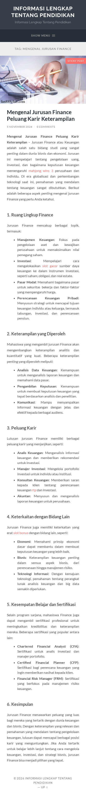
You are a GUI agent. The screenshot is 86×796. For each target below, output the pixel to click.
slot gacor (50, 266)
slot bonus (20, 533)
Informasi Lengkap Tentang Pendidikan (43, 11)
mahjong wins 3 (41, 171)
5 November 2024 (19, 126)
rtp (34, 490)
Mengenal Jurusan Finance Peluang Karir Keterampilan (41, 115)
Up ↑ (44, 787)
